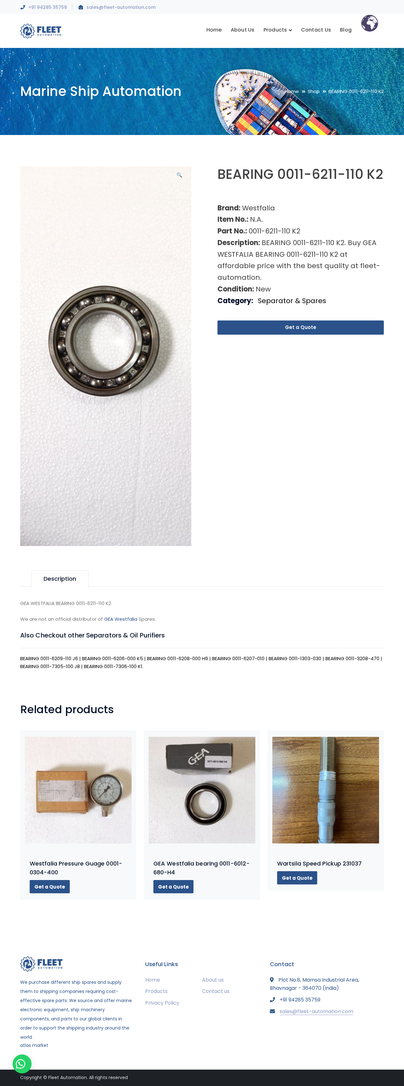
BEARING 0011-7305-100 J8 (50, 666)
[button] (179, 177)
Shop (314, 91)
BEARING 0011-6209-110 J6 (49, 658)
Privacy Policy (162, 1003)
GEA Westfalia (120, 619)
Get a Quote (300, 327)
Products (156, 991)
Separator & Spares (292, 301)
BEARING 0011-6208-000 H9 (177, 658)
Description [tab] (60, 579)
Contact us (215, 991)
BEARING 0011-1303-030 (295, 658)
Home (292, 91)
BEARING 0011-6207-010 (238, 658)
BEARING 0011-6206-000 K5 (112, 658)
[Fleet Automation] (40, 30)
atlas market (34, 1045)
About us (213, 979)
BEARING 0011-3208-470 (352, 658)
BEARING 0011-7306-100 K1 (113, 666)
